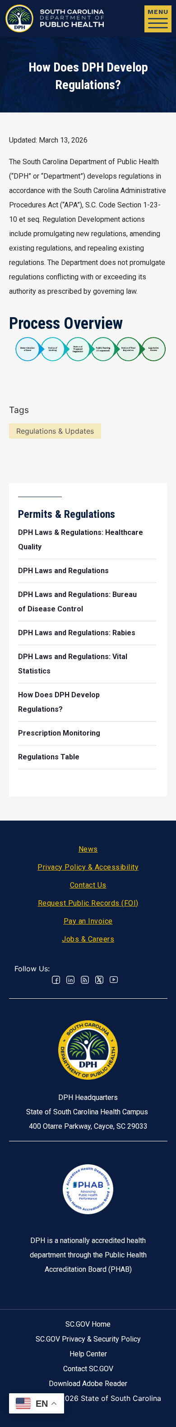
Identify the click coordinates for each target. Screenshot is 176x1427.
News (88, 849)
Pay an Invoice (88, 921)
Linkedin (70, 980)
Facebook (56, 980)
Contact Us (88, 885)
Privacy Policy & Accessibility (88, 867)
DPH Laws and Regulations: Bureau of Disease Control (77, 601)
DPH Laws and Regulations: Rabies (76, 632)
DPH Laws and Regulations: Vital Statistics (72, 663)
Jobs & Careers (88, 939)
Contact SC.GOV (88, 1368)
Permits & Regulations (66, 514)
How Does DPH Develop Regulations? (59, 702)
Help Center (88, 1354)
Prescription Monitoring (59, 733)
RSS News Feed (85, 980)
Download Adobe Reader (88, 1383)
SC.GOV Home (88, 1324)
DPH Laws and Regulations (63, 570)
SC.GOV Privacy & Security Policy (88, 1339)
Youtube (114, 980)
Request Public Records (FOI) (88, 903)
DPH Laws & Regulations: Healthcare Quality (80, 539)
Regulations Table (48, 757)
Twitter (99, 980)
